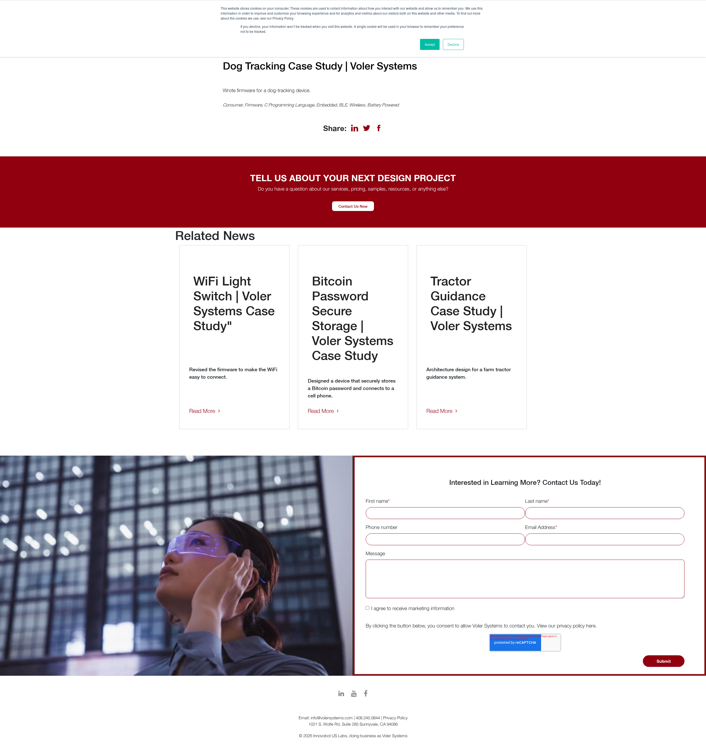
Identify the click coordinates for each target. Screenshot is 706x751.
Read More (202, 411)
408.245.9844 (368, 717)
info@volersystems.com (332, 717)
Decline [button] (453, 44)
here (590, 626)
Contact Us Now (353, 206)
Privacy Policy (395, 717)
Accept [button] (430, 44)
